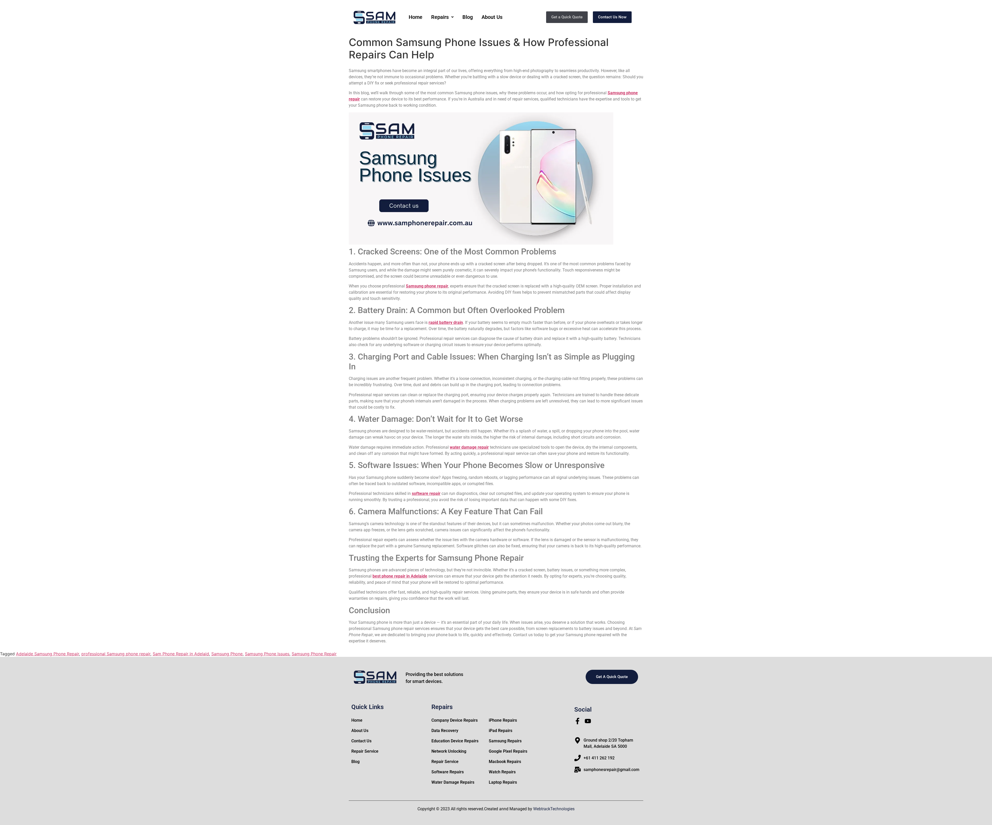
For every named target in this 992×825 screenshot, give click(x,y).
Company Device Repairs (454, 720)
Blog (467, 17)
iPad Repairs (500, 730)
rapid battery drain (446, 322)
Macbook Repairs (505, 761)
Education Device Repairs (454, 740)
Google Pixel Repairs (508, 751)
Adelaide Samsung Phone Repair (47, 653)
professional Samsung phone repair (115, 653)
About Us (492, 17)
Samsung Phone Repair (314, 653)
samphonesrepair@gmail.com (611, 769)
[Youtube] (588, 721)
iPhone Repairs (503, 720)
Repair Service (364, 751)
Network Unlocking (448, 751)
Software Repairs (447, 771)
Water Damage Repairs (452, 782)
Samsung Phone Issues (267, 653)
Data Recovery (444, 730)
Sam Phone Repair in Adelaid (181, 653)
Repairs (440, 17)
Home (415, 17)
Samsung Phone (227, 653)
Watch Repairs (502, 771)
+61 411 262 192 (599, 758)
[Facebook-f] (577, 721)
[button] (442, 17)
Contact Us (361, 740)
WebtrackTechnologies (554, 808)
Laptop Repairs (503, 782)
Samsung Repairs (505, 740)
